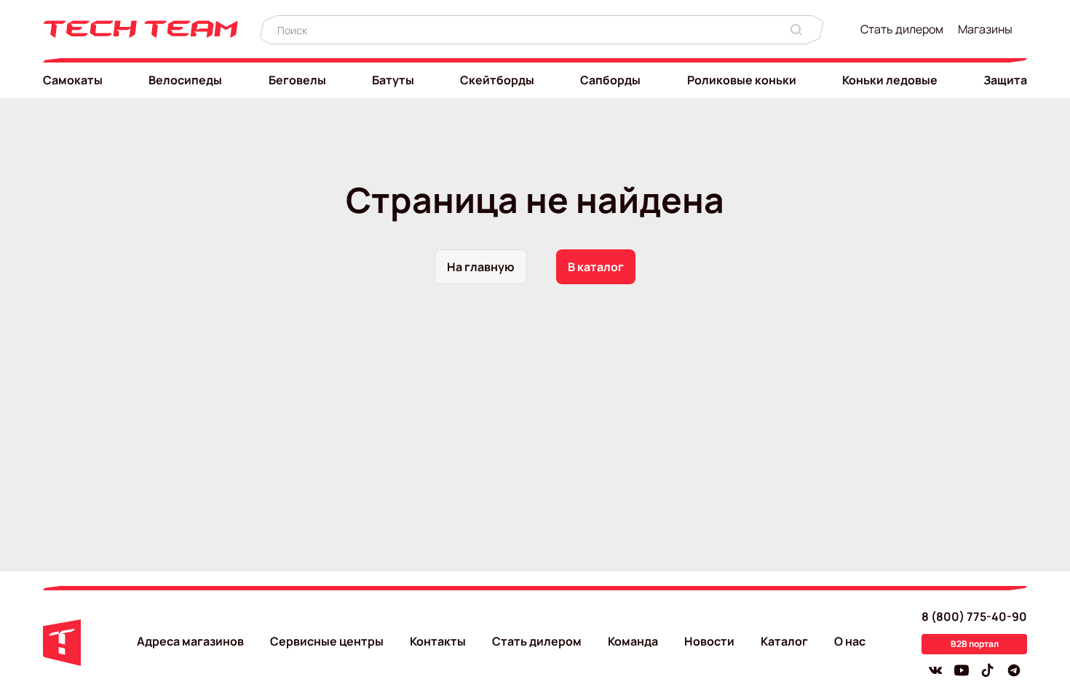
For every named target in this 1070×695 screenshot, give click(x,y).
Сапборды (610, 80)
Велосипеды (185, 80)
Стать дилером (901, 29)
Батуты (393, 80)
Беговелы (297, 80)
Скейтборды (497, 80)
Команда (633, 641)
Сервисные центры (327, 641)
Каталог (784, 641)
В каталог (596, 267)
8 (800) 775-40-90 (974, 616)
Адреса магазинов (190, 641)
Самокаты (73, 80)
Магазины (985, 29)
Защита (1005, 80)
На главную (481, 267)
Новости (709, 641)
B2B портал (975, 644)
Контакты (438, 641)
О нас (849, 641)
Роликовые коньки (741, 80)
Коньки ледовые (890, 80)
